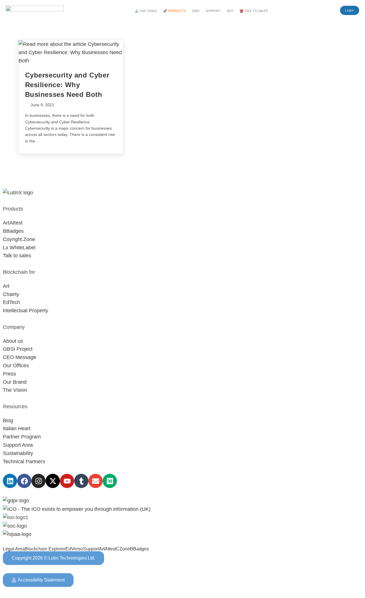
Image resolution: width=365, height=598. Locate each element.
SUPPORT (213, 11)
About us (13, 341)
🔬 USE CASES (146, 11)
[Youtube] (67, 481)
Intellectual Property (25, 310)
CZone (123, 549)
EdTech (11, 302)
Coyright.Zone (19, 239)
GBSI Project (18, 349)
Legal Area (14, 549)
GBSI (195, 11)
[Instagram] (38, 481)
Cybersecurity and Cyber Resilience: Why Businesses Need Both (67, 84)
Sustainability (18, 453)
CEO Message (19, 357)
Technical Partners (24, 461)
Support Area (18, 445)
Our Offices (16, 365)
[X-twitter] (53, 481)
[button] (147, 11)
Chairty (11, 294)
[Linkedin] (10, 481)
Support (91, 549)
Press (9, 374)
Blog (8, 420)
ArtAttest (13, 223)
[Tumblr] (81, 481)
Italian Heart (17, 428)
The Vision (15, 390)
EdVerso (74, 549)
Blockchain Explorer (45, 549)
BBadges (13, 231)
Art (6, 286)
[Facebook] (24, 481)
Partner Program (22, 437)
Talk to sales (17, 255)
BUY (230, 11)
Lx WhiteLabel (19, 247)
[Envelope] (95, 481)
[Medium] (110, 481)
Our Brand (15, 382)
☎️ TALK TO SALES (254, 11)
